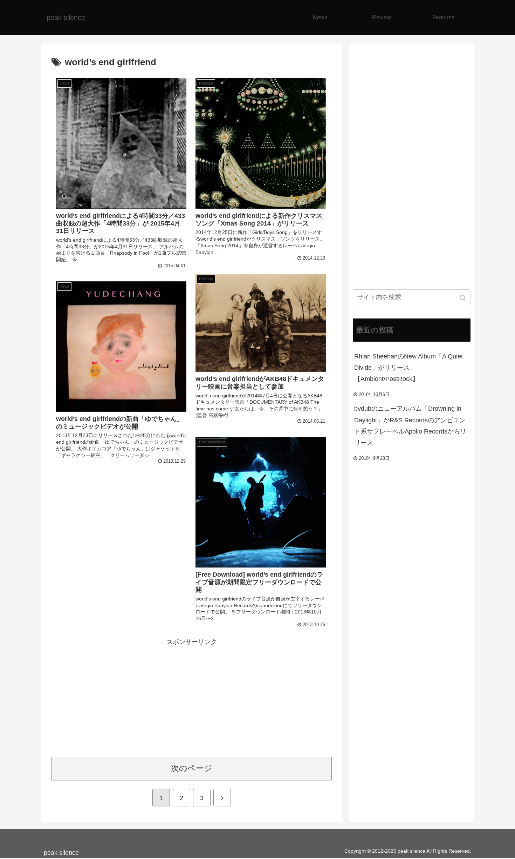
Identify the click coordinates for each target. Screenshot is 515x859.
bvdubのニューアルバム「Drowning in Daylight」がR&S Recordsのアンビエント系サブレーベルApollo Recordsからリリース (410, 425)
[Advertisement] (192, 696)
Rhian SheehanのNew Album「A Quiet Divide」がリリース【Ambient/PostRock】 (408, 368)
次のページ (191, 768)
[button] (464, 298)
